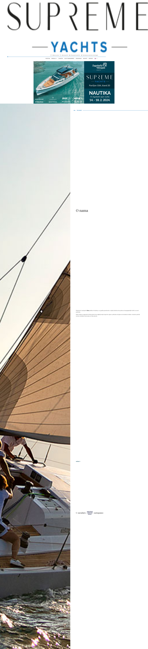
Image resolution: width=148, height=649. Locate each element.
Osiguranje (79, 58)
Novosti (85, 58)
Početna (48, 58)
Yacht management (69, 58)
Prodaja (53, 58)
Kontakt (91, 58)
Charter (60, 58)
